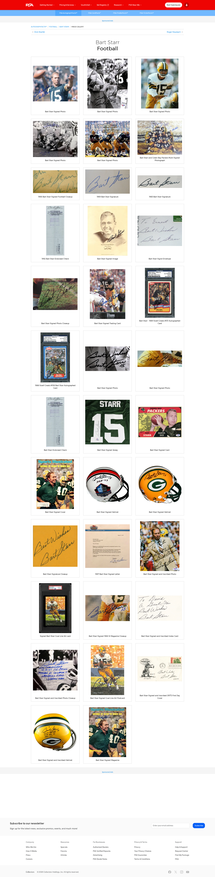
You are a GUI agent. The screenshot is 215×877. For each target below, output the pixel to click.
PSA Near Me (134, 5)
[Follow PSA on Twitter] (175, 872)
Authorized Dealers (100, 847)
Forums (64, 851)
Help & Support (181, 847)
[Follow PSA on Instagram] (181, 872)
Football (53, 27)
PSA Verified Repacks (102, 851)
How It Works (31, 851)
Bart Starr (64, 27)
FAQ (177, 859)
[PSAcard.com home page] (30, 4)
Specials (64, 847)
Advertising (97, 855)
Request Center (181, 851)
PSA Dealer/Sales (100, 859)
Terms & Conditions (142, 859)
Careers (29, 859)
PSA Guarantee (140, 855)
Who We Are (31, 847)
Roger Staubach (174, 32)
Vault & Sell (85, 5)
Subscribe (199, 825)
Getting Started (46, 5)
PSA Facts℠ (68, 13)
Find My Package (182, 855)
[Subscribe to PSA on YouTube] (187, 872)
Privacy (137, 847)
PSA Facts (94, 13)
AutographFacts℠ (39, 27)
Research (118, 5)
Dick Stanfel (39, 32)
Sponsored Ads (107, 21)
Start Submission (173, 5)
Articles (64, 855)
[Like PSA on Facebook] (169, 872)
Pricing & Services (66, 5)
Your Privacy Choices (142, 851)
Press (28, 855)
